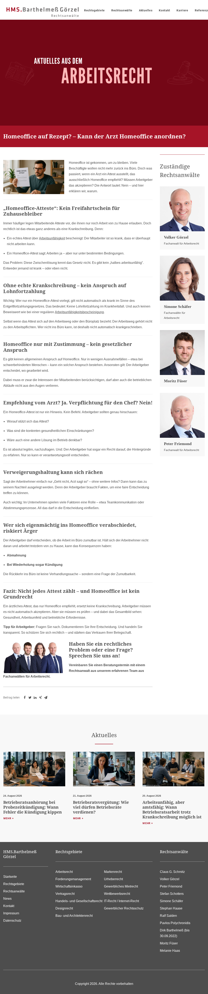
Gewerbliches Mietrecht (121, 886)
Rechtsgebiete (94, 10)
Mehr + (8, 818)
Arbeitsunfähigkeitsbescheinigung (79, 312)
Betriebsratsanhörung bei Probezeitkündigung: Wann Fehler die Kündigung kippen (32, 807)
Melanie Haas (170, 950)
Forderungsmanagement (73, 879)
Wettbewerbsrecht (117, 893)
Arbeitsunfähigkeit (52, 238)
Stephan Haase (171, 908)
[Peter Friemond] (182, 415)
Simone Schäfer (177, 306)
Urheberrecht (113, 879)
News (7, 898)
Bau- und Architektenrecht (74, 915)
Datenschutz (12, 920)
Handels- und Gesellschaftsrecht (78, 901)
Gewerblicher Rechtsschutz (124, 908)
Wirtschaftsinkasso (68, 886)
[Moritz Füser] (182, 352)
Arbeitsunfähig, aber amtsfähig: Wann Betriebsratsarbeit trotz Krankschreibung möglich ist (172, 810)
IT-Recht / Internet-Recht (121, 901)
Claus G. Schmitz (172, 871)
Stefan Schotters (172, 893)
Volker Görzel (176, 237)
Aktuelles (145, 10)
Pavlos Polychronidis (175, 923)
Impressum (11, 913)
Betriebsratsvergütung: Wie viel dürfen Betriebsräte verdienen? (101, 807)
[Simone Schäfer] (182, 278)
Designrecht (64, 908)
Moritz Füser (175, 381)
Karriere (182, 10)
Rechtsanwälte (121, 10)
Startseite (10, 876)
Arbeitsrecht (64, 871)
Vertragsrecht (65, 893)
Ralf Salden (168, 915)
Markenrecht (113, 871)
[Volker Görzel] (182, 208)
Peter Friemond (178, 443)
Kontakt (164, 10)
